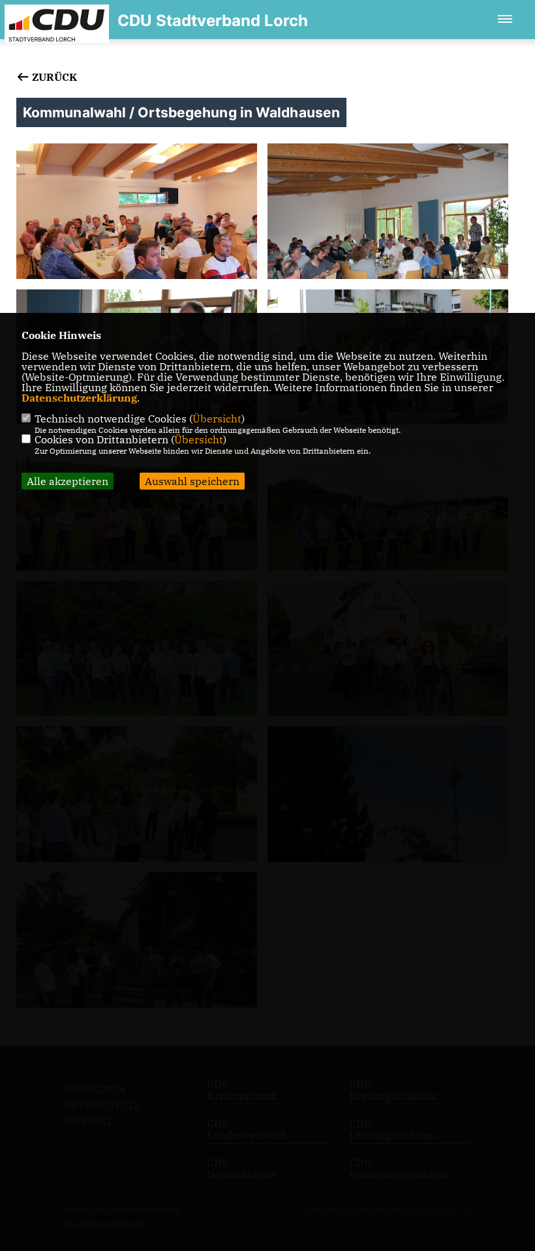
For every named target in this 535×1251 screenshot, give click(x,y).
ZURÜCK (53, 77)
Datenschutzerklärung (79, 397)
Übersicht (216, 418)
